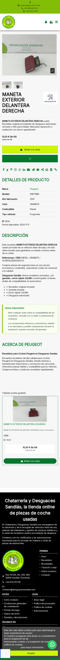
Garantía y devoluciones (15, 617)
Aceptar (31, 653)
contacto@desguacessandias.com (18, 589)
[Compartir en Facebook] (3, 170)
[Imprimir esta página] (46, 170)
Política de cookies (43, 607)
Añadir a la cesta (32, 149)
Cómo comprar (11, 600)
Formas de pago (12, 610)
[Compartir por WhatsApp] (19, 170)
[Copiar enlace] (55, 170)
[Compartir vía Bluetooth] (51, 170)
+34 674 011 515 (32, 11)
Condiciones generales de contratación (15, 605)
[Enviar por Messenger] (37, 170)
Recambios (46, 560)
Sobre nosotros (48, 571)
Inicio (43, 556)
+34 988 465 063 (30, 8)
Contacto (45, 575)
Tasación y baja (49, 567)
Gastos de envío (12, 613)
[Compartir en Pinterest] (11, 170)
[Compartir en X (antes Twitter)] (7, 170)
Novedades (47, 564)
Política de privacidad (44, 603)
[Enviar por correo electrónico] (28, 170)
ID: (3, 221)
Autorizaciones (41, 611)
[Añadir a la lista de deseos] (30, 158)
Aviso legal (39, 600)
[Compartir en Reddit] (42, 170)
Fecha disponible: (10, 224)
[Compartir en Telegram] (33, 170)
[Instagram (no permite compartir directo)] (15, 170)
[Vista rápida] (55, 405)
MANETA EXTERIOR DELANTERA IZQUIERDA (25, 424)
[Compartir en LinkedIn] (24, 170)
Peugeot (34, 189)
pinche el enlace (12, 647)
